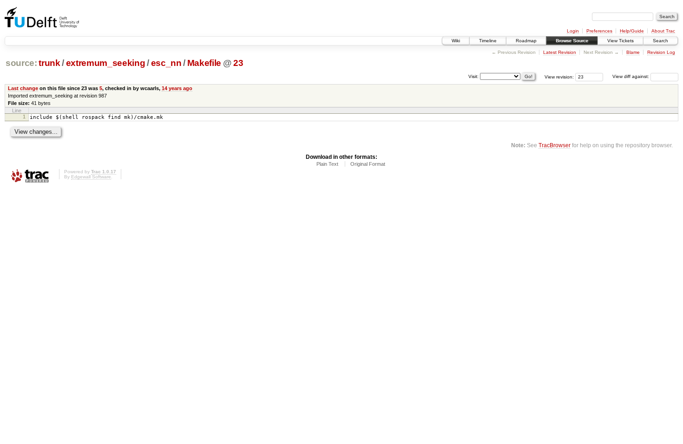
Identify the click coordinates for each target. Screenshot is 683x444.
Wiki (456, 40)
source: (21, 63)
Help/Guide (632, 30)
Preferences (599, 30)
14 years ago (177, 88)
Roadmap (526, 40)
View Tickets (620, 40)
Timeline (488, 40)
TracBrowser (555, 145)
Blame (633, 52)
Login (573, 30)
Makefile (204, 63)
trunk (49, 63)
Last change (23, 88)
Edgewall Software (91, 176)
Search (660, 40)
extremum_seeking (105, 63)
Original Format (367, 164)
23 (238, 63)
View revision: (559, 76)
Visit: (473, 75)
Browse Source (572, 40)
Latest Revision (559, 52)
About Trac (663, 30)
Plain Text (327, 164)
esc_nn (166, 63)
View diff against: (631, 76)
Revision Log (661, 52)
